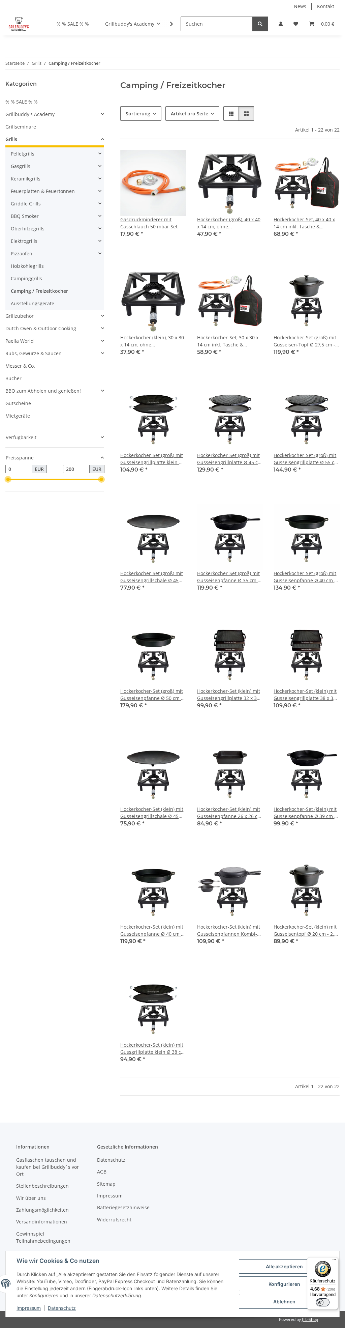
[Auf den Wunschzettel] (174, 161)
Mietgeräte (17, 416)
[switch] (323, 1302)
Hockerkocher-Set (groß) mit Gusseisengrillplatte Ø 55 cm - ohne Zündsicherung (306, 459)
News (300, 6)
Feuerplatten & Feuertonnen (43, 191)
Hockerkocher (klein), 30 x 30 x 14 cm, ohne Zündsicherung (152, 341)
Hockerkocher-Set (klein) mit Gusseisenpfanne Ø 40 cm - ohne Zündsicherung (151, 930)
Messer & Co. (20, 366)
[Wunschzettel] (296, 23)
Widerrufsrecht (114, 1219)
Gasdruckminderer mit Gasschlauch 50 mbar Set (149, 223)
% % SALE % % (21, 101)
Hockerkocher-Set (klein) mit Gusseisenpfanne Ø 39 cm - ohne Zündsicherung (305, 813)
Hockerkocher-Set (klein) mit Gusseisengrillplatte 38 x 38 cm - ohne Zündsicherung (305, 695)
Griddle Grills (26, 203)
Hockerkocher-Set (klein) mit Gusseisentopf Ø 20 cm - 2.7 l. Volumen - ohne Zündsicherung (305, 930)
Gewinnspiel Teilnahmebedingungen (43, 1237)
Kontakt (325, 6)
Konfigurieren (284, 1284)
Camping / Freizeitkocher (39, 291)
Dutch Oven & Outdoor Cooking (40, 328)
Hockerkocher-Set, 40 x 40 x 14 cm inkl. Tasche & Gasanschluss (304, 223)
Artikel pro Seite (189, 113)
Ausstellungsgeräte (32, 303)
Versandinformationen (41, 1221)
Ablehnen (284, 1301)
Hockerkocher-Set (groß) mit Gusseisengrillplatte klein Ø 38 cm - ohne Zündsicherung (152, 459)
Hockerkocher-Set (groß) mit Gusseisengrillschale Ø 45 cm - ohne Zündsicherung (151, 577)
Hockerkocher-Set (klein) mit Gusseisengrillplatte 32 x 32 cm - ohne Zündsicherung (228, 695)
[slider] (8, 479)
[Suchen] (260, 24)
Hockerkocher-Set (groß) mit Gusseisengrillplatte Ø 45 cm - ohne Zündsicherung (229, 459)
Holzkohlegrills (27, 266)
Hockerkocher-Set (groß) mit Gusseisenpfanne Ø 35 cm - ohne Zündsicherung (228, 577)
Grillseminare (20, 126)
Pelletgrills (22, 153)
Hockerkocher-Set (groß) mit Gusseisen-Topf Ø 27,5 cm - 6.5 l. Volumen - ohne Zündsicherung (305, 341)
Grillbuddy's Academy (30, 114)
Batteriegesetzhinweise (123, 1207)
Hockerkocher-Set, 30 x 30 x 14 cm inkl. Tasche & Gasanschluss (227, 341)
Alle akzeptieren (284, 1266)
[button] (280, 23)
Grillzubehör (19, 316)
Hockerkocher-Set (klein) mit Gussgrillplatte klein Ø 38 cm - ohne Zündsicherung (152, 1048)
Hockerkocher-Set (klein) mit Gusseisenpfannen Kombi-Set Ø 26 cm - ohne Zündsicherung (228, 930)
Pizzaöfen (21, 253)
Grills (11, 139)
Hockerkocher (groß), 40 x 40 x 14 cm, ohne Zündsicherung (228, 223)
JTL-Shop (310, 1319)
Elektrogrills (24, 241)
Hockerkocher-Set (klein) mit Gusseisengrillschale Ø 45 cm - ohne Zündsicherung (151, 813)
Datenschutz (62, 1308)
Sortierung (138, 113)
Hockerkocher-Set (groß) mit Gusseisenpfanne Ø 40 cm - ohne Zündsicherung (305, 577)
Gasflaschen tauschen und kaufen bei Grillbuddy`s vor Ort (47, 1167)
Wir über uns (31, 1198)
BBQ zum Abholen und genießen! (43, 391)
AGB (101, 1171)
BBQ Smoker (25, 216)
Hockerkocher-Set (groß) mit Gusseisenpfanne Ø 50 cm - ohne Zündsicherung (151, 695)
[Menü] (334, 1261)
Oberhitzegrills (27, 228)
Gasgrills (20, 166)
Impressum (29, 1308)
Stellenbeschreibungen (42, 1186)
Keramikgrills (25, 178)
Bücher (13, 378)
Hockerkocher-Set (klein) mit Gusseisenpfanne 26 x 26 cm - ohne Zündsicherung (229, 813)
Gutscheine (18, 403)
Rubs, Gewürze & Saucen (33, 353)
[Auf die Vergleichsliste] (157, 161)
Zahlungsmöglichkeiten (42, 1210)
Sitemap (106, 1184)
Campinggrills (26, 278)
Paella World (19, 341)
